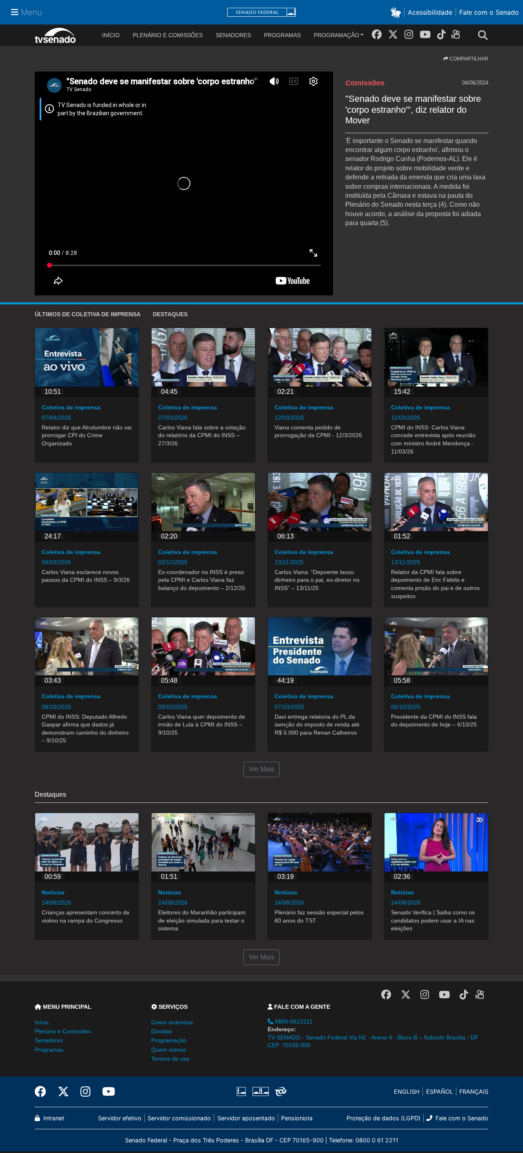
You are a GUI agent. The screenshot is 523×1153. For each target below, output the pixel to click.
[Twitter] (393, 34)
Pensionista (297, 1118)
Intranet (53, 1118)
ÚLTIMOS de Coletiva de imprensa (88, 314)
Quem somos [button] (168, 1049)
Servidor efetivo (119, 1118)
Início (42, 1022)
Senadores (233, 35)
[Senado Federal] (261, 12)
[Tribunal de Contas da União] (279, 1092)
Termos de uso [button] (170, 1058)
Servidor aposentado (246, 1118)
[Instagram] (409, 34)
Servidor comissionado (179, 1118)
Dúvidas (161, 1031)
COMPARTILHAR (468, 59)
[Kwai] (457, 35)
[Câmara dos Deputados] (243, 1092)
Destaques (170, 314)
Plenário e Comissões (168, 35)
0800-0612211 (293, 1021)
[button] (397, 12)
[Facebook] (377, 34)
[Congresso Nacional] (260, 1092)
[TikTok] (441, 34)
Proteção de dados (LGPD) (383, 1118)
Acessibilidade (430, 12)
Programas (282, 35)
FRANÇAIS (473, 1091)
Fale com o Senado (489, 12)
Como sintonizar (172, 1022)
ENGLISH (407, 1091)
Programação (336, 35)
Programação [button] (168, 1040)
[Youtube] (425, 34)
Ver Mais (261, 769)
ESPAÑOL (439, 1091)
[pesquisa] (485, 35)
